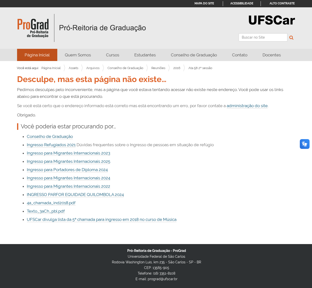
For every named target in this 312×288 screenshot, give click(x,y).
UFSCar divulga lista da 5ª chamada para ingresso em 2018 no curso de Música (101, 219)
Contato (239, 54)
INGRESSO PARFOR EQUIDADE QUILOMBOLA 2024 (75, 194)
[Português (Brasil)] (81, 28)
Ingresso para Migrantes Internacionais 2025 (68, 161)
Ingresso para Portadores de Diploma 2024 (67, 169)
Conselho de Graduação (194, 54)
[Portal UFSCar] (272, 19)
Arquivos (92, 68)
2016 (176, 68)
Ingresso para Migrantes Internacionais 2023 (68, 153)
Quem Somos (78, 54)
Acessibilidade (241, 3)
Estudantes (145, 54)
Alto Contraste (282, 3)
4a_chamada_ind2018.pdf (51, 202)
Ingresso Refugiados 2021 (51, 144)
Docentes (272, 54)
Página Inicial (37, 54)
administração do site (247, 105)
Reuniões (158, 68)
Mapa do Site (204, 3)
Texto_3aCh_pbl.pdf (46, 211)
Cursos (112, 54)
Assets (73, 68)
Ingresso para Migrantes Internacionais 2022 (68, 186)
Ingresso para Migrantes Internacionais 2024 (68, 177)
